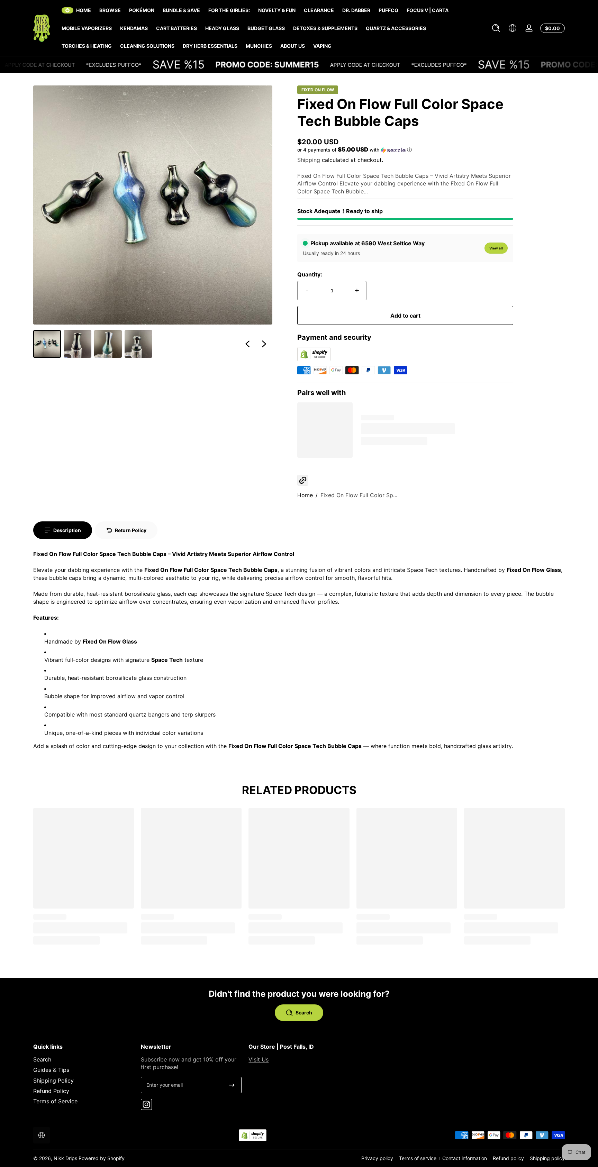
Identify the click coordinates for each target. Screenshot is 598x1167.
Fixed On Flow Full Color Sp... (358, 495)
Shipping (308, 159)
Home (305, 495)
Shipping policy (547, 1158)
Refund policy (508, 1158)
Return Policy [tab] (130, 530)
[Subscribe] (232, 1085)
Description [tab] (67, 530)
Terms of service (417, 1158)
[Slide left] (247, 344)
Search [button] (304, 1012)
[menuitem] (83, 1059)
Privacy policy (377, 1158)
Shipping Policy (53, 1080)
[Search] (496, 28)
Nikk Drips (65, 1158)
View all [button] (496, 248)
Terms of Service (55, 1101)
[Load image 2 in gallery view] (77, 344)
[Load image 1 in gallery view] (47, 344)
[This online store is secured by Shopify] (313, 359)
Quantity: (309, 274)
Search (42, 1059)
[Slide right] (264, 344)
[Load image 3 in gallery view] (108, 344)
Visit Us (258, 1059)
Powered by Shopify (102, 1158)
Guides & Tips (51, 1069)
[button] (496, 28)
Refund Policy (51, 1090)
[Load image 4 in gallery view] (138, 344)
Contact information (464, 1158)
